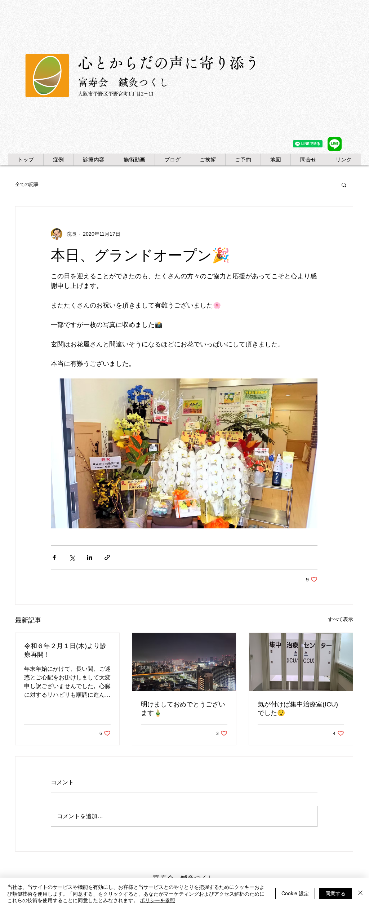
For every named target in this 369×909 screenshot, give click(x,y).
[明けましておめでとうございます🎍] (184, 662)
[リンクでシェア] (107, 557)
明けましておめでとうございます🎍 (183, 709)
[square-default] (335, 144)
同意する (335, 893)
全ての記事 (27, 184)
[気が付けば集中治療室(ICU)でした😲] (301, 662)
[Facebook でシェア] (54, 557)
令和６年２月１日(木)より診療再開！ (65, 650)
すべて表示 (340, 619)
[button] (344, 184)
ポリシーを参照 (157, 900)
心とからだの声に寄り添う (168, 62)
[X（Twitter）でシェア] (71, 557)
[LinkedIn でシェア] (89, 557)
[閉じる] (360, 893)
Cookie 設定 (295, 893)
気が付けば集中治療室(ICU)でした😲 (298, 709)
